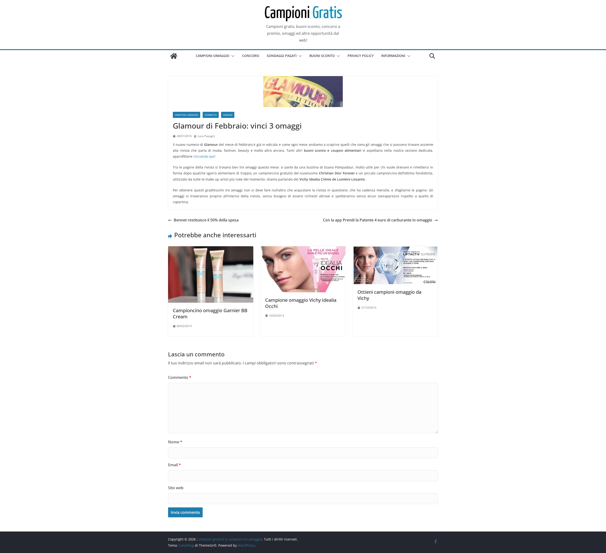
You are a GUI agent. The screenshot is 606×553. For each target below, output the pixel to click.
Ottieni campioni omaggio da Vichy (389, 295)
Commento (179, 377)
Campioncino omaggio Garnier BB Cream (210, 313)
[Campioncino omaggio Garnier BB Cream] (210, 249)
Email (174, 464)
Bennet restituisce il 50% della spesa (206, 220)
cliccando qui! (204, 156)
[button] (232, 56)
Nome (175, 442)
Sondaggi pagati (282, 55)
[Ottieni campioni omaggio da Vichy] (395, 249)
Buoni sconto (322, 55)
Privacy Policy (361, 55)
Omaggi (227, 115)
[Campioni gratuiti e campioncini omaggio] (173, 56)
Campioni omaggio (212, 55)
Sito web (175, 487)
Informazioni (393, 55)
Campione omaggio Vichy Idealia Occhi (300, 303)
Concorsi (250, 55)
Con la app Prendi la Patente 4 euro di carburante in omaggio (377, 220)
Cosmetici (211, 115)
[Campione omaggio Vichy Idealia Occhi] (303, 249)
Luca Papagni (206, 136)
